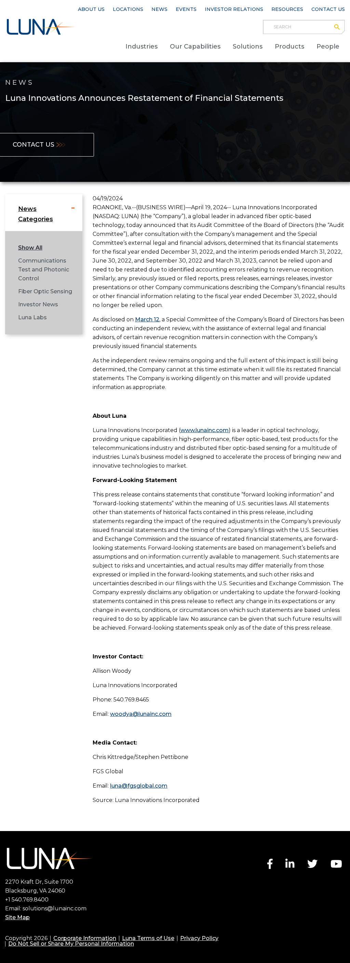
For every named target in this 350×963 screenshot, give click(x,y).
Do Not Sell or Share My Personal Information (71, 943)
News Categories (35, 214)
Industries (141, 46)
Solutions (247, 46)
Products (289, 46)
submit (340, 27)
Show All (30, 247)
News (159, 9)
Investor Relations (234, 9)
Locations (128, 9)
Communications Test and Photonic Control (43, 269)
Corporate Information (84, 938)
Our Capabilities (195, 46)
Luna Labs (32, 317)
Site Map (17, 917)
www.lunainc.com (204, 430)
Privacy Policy (199, 938)
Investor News (38, 304)
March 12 (147, 319)
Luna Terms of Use (148, 938)
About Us (91, 9)
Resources (287, 9)
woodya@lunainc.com (141, 714)
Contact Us (328, 9)
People (328, 46)
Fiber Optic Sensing (45, 291)
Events (186, 9)
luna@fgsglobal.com (138, 786)
